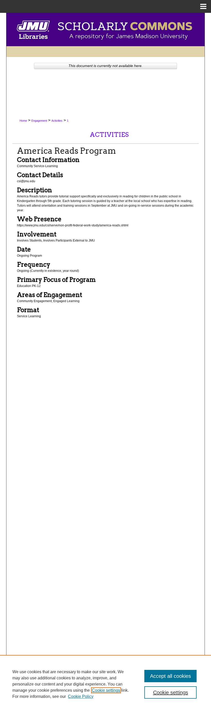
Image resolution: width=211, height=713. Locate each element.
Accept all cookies (170, 676)
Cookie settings (106, 690)
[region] (105, 684)
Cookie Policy (80, 696)
